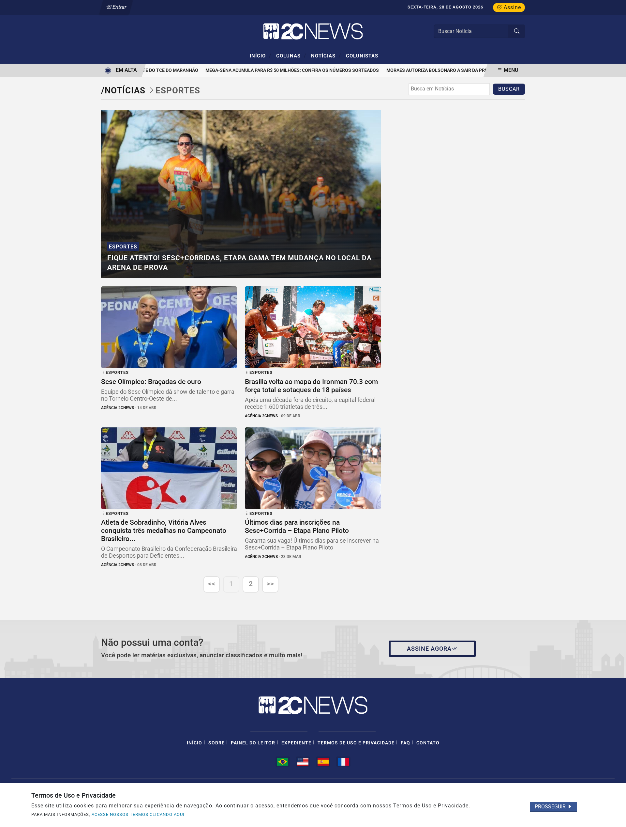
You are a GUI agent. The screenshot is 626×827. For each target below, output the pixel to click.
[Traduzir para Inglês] (303, 761)
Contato (428, 743)
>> (270, 584)
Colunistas (362, 56)
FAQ (405, 743)
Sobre (216, 743)
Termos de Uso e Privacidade (356, 743)
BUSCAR (509, 89)
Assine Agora (429, 648)
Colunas (291, 55)
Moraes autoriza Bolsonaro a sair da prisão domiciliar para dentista (463, 70)
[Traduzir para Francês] (343, 761)
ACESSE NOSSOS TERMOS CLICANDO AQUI (138, 814)
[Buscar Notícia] (517, 31)
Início (260, 55)
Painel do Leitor (253, 743)
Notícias (326, 55)
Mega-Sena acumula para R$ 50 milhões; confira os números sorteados (283, 70)
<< (211, 584)
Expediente (296, 743)
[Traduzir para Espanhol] (323, 761)
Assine (511, 7)
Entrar (119, 7)
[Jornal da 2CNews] (313, 31)
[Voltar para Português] (283, 761)
